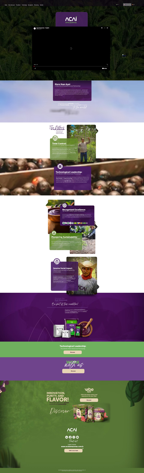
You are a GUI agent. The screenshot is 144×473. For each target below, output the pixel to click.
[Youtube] (77, 437)
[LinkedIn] (66, 437)
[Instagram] (73, 437)
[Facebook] (70, 437)
